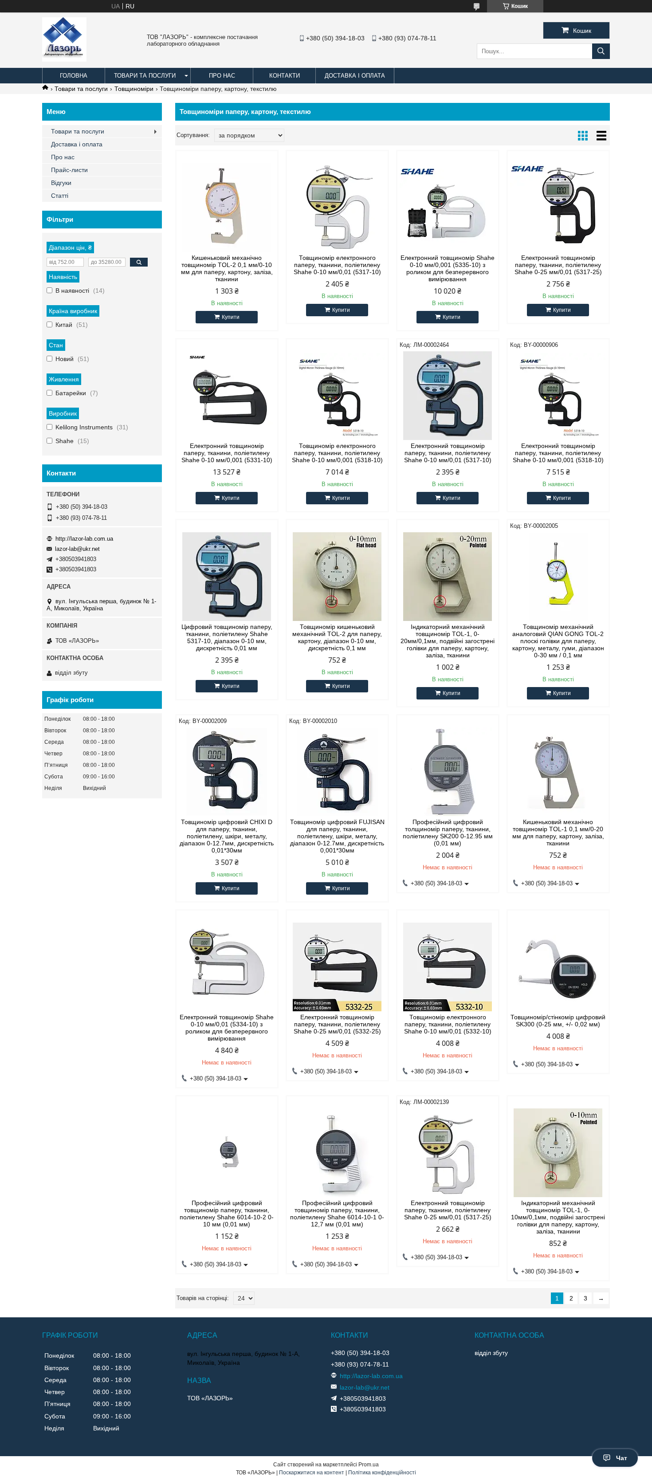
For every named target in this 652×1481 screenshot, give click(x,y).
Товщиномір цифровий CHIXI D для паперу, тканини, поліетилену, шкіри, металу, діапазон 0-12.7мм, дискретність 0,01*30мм (227, 836)
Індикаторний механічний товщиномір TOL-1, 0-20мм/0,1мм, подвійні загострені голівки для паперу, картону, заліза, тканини (448, 641)
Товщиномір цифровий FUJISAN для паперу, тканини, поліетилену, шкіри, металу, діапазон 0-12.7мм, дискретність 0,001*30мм (337, 836)
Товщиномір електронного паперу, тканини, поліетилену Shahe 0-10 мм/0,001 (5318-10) (337, 453)
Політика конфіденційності (382, 1472)
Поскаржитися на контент (311, 1472)
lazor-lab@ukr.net (77, 549)
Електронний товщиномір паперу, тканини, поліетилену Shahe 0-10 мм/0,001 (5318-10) (558, 453)
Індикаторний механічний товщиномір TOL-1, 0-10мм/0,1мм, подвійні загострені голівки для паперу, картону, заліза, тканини (558, 1217)
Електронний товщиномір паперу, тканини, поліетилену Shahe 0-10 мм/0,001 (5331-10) (226, 453)
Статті (59, 195)
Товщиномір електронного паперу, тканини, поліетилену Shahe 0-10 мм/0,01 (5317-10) (337, 264)
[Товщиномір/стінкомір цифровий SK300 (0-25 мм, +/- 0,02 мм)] (558, 967)
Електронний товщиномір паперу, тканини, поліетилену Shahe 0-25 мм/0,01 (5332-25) (337, 1024)
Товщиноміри (133, 88)
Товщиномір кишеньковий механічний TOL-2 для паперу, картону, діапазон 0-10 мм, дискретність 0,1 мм (337, 637)
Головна (73, 75)
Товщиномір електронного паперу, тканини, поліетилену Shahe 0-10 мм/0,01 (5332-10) (447, 1024)
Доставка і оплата (355, 75)
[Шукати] (601, 51)
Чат (621, 1457)
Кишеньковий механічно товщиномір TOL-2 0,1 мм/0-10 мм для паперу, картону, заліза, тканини (227, 268)
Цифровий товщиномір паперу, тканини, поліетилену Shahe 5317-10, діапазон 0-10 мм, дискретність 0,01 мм (226, 637)
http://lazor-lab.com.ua (84, 538)
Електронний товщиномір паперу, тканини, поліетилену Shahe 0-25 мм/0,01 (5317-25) (558, 264)
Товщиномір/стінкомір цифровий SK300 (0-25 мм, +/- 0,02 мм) (558, 1021)
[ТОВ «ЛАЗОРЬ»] (64, 59)
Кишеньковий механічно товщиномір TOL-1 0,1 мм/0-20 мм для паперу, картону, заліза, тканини (558, 832)
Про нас (222, 75)
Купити (231, 317)
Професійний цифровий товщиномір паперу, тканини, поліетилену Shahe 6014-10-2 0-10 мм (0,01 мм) (227, 1213)
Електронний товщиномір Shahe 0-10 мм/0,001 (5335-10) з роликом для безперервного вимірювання (448, 268)
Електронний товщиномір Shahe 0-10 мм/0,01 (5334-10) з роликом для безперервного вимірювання (227, 1028)
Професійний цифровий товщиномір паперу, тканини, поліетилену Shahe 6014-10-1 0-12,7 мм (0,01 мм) (337, 1213)
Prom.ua (368, 1464)
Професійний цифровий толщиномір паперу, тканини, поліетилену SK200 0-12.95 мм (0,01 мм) (448, 832)
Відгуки (61, 182)
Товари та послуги (145, 75)
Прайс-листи (69, 169)
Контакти (284, 75)
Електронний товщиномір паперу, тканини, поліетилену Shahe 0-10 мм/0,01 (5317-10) (447, 453)
